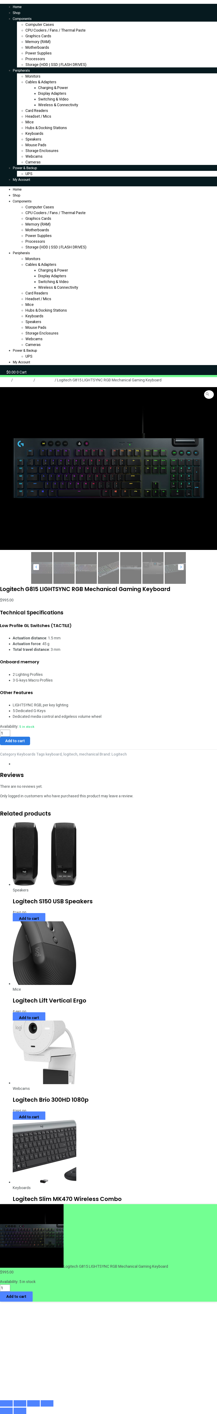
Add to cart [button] (29, 918)
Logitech (119, 754)
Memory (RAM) (38, 41)
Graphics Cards (38, 36)
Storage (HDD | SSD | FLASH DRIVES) (55, 64)
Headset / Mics (38, 116)
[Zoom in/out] (6, 1403)
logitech (70, 754)
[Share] (33, 1403)
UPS (28, 174)
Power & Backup (25, 168)
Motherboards (37, 47)
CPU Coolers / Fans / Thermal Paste (55, 30)
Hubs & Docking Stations (46, 128)
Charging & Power (53, 87)
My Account (21, 180)
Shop (16, 13)
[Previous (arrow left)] (6, 1411)
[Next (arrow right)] (20, 1411)
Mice (29, 122)
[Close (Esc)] (47, 1403)
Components (22, 19)
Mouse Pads (35, 145)
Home (17, 7)
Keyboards (34, 133)
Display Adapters (52, 93)
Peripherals (21, 70)
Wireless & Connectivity (58, 105)
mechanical (89, 754)
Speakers (33, 139)
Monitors (32, 76)
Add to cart (15, 741)
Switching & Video (53, 99)
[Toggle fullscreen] (20, 1403)
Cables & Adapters (40, 82)
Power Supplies (38, 53)
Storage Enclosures (41, 150)
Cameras (33, 162)
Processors (35, 59)
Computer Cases (39, 24)
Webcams (34, 156)
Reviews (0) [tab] (23, 763)
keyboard (54, 754)
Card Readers (36, 110)
